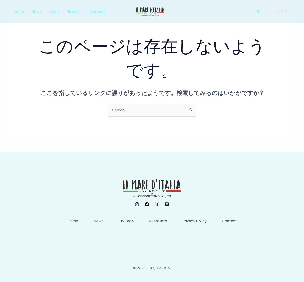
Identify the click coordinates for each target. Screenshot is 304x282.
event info (158, 220)
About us (74, 11)
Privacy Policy (194, 220)
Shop (36, 11)
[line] (167, 204)
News (98, 220)
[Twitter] (157, 204)
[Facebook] (147, 204)
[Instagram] (137, 204)
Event (54, 11)
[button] (258, 11)
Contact (97, 11)
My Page (126, 220)
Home (18, 11)
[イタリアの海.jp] (150, 10)
